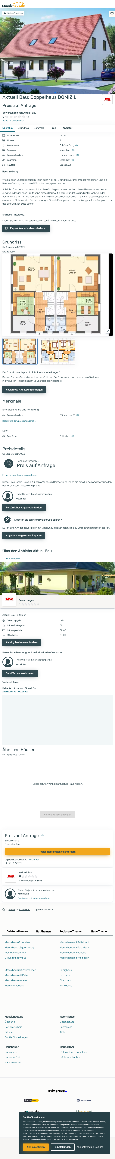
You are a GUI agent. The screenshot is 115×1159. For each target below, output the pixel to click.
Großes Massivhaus (15, 957)
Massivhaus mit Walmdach (74, 957)
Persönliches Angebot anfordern (24, 507)
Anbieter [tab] (67, 128)
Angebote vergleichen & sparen (24, 535)
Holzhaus (65, 975)
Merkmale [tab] (39, 128)
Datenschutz (67, 1021)
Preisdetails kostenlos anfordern (58, 851)
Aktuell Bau (34, 859)
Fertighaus (66, 970)
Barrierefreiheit (13, 1027)
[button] (110, 4)
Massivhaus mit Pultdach (73, 952)
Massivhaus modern (16, 980)
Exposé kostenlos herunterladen (28, 228)
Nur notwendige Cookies (90, 1147)
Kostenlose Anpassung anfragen (24, 389)
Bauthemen (43, 931)
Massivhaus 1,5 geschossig (19, 947)
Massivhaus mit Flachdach (74, 947)
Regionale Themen (71, 931)
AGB (62, 1032)
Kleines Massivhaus (15, 952)
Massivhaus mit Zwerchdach (20, 970)
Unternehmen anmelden (73, 1052)
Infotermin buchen (70, 1057)
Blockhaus (65, 980)
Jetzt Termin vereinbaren (20, 673)
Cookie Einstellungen (16, 1037)
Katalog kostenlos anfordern (22, 642)
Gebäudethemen (17, 931)
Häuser (12, 909)
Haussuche (11, 1052)
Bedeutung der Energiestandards (18, 420)
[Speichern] (112, 14)
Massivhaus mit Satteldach (75, 942)
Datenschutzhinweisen (68, 1139)
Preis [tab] (53, 128)
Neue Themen (99, 931)
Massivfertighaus (14, 985)
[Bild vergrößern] (107, 331)
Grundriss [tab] (23, 128)
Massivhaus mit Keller (16, 975)
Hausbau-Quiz (13, 1057)
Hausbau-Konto (13, 1062)
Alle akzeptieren (36, 1147)
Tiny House (66, 985)
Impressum (66, 1027)
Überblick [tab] (7, 128)
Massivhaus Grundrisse (17, 942)
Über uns (10, 1021)
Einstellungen (63, 1147)
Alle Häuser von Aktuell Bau (15, 691)
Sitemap (9, 1032)
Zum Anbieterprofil (11, 558)
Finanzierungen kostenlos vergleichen (20, 475)
